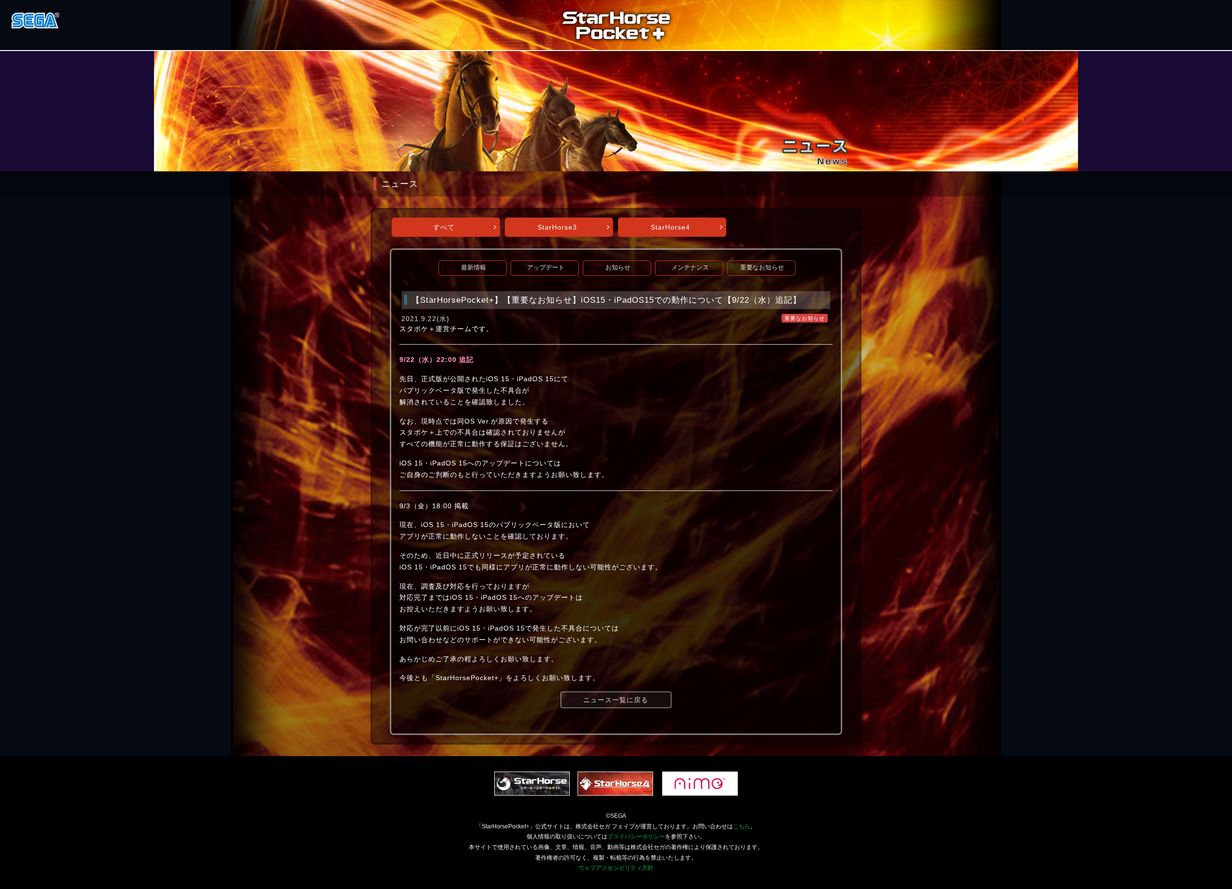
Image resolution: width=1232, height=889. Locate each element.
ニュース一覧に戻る (615, 700)
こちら (741, 826)
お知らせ (617, 267)
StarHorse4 (670, 227)
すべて (444, 227)
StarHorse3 (557, 227)
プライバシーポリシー (636, 836)
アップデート (546, 267)
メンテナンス (690, 267)
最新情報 (473, 267)
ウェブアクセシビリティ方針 (616, 867)
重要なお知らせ (762, 267)
